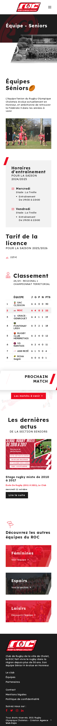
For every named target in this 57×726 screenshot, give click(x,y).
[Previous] (9, 141)
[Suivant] (47, 141)
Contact (11, 689)
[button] (49, 7)
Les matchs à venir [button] (27, 395)
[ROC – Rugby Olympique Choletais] (28, 7)
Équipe (19, 297)
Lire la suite (17, 495)
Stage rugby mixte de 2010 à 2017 (27, 478)
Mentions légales (16, 694)
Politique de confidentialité (22, 699)
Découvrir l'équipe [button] (22, 615)
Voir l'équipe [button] (18, 559)
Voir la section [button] (19, 587)
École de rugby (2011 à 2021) (21, 485)
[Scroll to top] (51, 719)
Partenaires (13, 681)
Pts (47, 297)
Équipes (11, 677)
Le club (42, 485)
